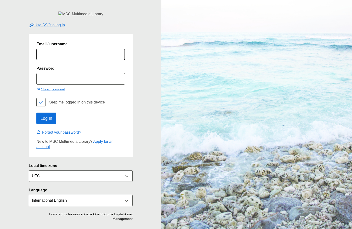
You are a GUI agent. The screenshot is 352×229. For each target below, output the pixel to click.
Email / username (52, 44)
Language (38, 190)
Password (45, 68)
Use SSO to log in (49, 25)
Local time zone (43, 166)
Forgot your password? (61, 132)
